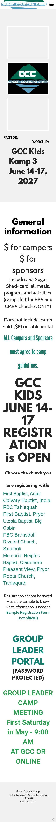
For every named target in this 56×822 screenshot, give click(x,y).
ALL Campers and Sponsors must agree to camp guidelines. (28, 352)
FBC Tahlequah (20, 507)
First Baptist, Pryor (24, 514)
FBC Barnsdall (19, 535)
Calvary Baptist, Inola (26, 500)
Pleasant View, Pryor (26, 569)
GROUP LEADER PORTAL (28, 651)
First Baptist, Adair (22, 493)
